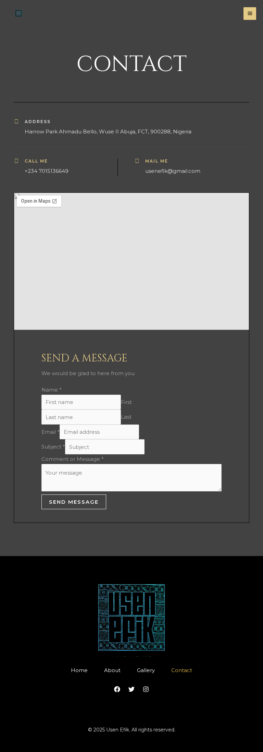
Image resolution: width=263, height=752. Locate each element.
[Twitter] (131, 689)
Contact (181, 670)
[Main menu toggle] (249, 13)
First (126, 402)
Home (79, 670)
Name (51, 389)
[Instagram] (146, 689)
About (112, 670)
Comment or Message (72, 459)
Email (50, 432)
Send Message (74, 502)
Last (126, 417)
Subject (53, 447)
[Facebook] (117, 689)
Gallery (146, 670)
